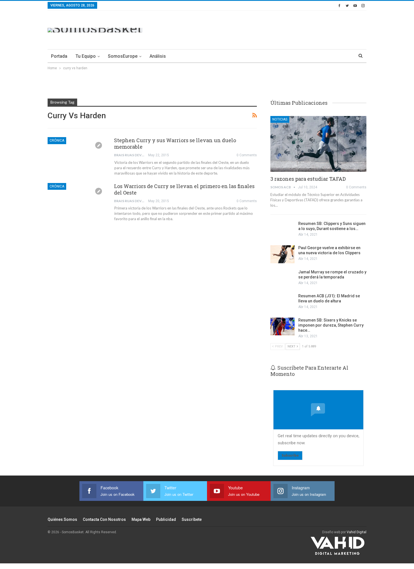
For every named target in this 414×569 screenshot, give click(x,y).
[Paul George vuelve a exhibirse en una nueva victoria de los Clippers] (282, 254)
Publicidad (166, 519)
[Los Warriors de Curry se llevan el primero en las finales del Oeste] (77, 202)
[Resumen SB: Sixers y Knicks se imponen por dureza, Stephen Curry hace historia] (282, 327)
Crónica (57, 140)
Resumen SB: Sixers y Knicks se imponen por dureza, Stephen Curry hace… (331, 325)
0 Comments (247, 155)
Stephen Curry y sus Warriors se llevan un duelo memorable (175, 143)
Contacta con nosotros (104, 519)
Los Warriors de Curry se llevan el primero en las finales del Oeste (184, 189)
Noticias (279, 119)
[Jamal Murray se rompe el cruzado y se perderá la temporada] (282, 278)
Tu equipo (85, 56)
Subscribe (290, 455)
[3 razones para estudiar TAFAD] (318, 144)
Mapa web (141, 519)
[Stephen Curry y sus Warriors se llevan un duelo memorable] (77, 156)
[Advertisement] (263, 29)
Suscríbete (192, 519)
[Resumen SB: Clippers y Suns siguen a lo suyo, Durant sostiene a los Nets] (282, 230)
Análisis (158, 56)
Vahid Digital (356, 532)
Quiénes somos (62, 519)
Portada (59, 56)
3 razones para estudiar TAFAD (308, 178)
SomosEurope (122, 56)
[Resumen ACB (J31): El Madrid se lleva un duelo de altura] (282, 302)
